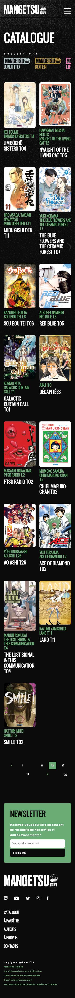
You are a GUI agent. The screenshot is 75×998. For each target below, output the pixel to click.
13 (63, 765)
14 (28, 774)
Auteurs (10, 929)
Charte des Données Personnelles (22, 975)
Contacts (11, 946)
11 (42, 765)
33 (66, 775)
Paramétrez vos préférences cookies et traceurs (30, 984)
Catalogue (11, 912)
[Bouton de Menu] (67, 11)
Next (47, 774)
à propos (11, 937)
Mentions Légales (13, 966)
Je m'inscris (19, 853)
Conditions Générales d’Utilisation (23, 971)
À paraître (11, 921)
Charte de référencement (18, 980)
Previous (12, 765)
